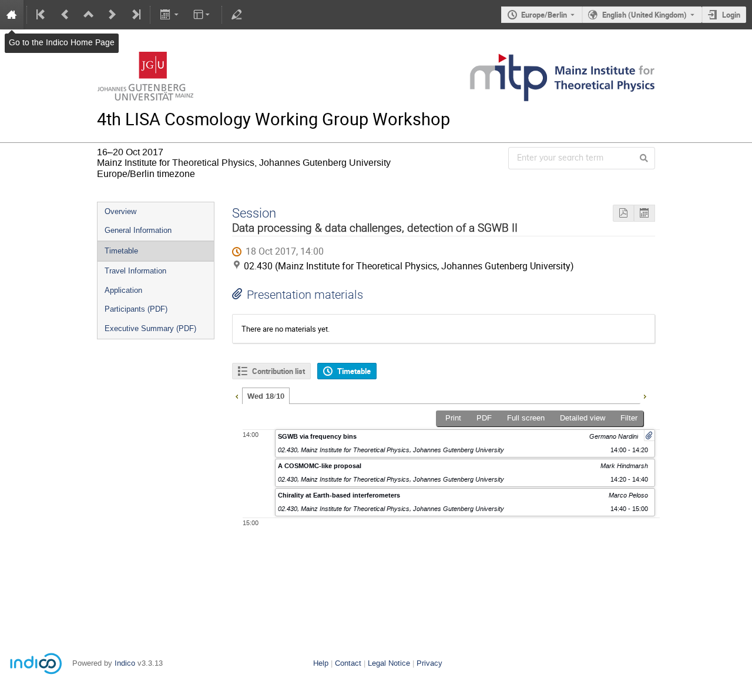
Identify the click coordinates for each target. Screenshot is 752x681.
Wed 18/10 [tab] (265, 396)
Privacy (429, 663)
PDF (484, 418)
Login (731, 14)
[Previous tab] (236, 395)
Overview (120, 211)
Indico (125, 663)
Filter (628, 418)
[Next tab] (644, 395)
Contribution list (278, 371)
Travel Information (135, 270)
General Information (138, 230)
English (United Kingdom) (644, 14)
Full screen (526, 418)
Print (453, 418)
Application (123, 290)
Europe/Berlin (544, 14)
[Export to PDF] (623, 213)
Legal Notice (389, 663)
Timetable (121, 250)
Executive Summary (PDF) (150, 328)
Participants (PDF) (136, 309)
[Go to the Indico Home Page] (12, 14)
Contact (348, 663)
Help (320, 663)
